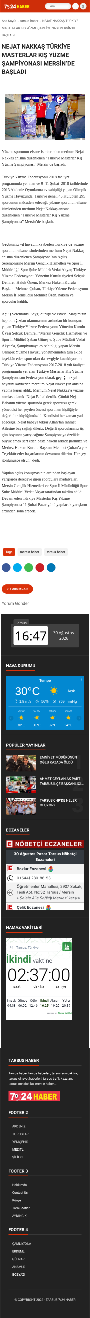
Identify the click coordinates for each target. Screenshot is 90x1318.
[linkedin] (51, 567)
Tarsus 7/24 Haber (61, 1300)
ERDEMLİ (19, 1251)
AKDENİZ (19, 1126)
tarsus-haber (29, 21)
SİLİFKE (18, 1157)
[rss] (68, 1308)
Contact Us (20, 1192)
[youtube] (60, 1308)
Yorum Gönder (15, 603)
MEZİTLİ (18, 1149)
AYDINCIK (19, 1216)
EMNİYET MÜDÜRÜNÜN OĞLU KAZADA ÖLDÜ (58, 759)
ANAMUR (18, 1267)
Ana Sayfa (9, 21)
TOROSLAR (20, 1134)
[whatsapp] (28, 567)
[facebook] (6, 567)
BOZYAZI (18, 1274)
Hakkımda (19, 1185)
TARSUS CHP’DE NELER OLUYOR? (58, 802)
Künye (16, 1200)
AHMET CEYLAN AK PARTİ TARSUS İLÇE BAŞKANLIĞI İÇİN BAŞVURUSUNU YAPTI (61, 781)
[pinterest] (40, 567)
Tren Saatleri (21, 1208)
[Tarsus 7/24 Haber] (17, 7)
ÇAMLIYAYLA (21, 1244)
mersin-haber (29, 552)
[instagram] (53, 1308)
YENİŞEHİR (20, 1142)
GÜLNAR (18, 1259)
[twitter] (17, 567)
